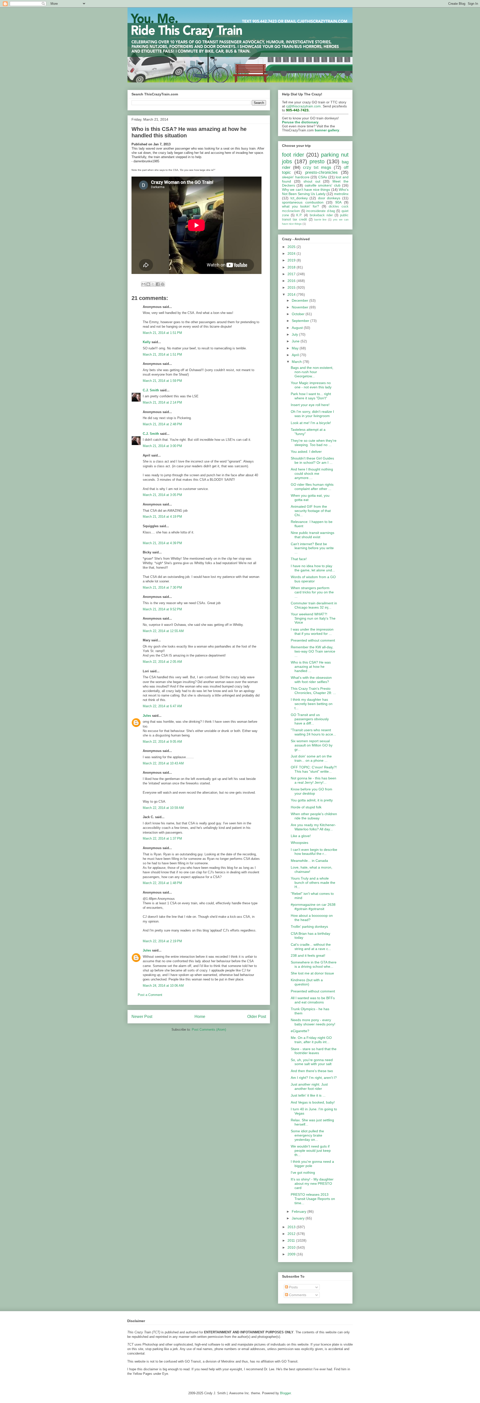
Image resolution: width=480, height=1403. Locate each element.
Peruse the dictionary (300, 122)
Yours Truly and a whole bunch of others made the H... (313, 882)
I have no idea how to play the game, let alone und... (313, 568)
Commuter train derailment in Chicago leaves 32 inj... (314, 605)
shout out (312, 181)
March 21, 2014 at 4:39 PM (162, 543)
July (295, 334)
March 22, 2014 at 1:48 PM (162, 883)
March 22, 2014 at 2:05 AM (162, 662)
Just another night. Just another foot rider (309, 1086)
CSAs (322, 177)
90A (338, 202)
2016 (292, 281)
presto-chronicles (321, 172)
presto (317, 161)
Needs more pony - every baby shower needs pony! (313, 1022)
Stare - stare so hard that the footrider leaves (313, 1051)
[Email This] (143, 284)
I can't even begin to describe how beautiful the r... (314, 852)
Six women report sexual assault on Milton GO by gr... (311, 745)
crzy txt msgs (317, 167)
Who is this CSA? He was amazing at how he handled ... (311, 666)
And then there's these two (312, 1071)
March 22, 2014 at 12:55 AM (163, 631)
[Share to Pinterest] (162, 284)
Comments (297, 1295)
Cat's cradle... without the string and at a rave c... (311, 946)
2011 (292, 1240)
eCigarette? (300, 1031)
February (299, 1211)
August (298, 328)
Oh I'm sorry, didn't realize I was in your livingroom (312, 414)
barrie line (320, 219)
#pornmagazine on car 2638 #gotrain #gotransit (313, 907)
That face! (299, 559)
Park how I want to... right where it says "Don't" (311, 396)
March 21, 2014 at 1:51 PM (162, 333)
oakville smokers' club (322, 185)
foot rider (293, 155)
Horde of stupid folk (306, 807)
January (299, 1218)
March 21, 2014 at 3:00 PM (162, 446)
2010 (292, 1247)
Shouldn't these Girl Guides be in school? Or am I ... (312, 460)
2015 (292, 287)
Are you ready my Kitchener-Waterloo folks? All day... (313, 827)
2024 (292, 253)
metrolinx (341, 194)
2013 (292, 1227)
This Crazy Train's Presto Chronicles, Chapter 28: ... (313, 691)
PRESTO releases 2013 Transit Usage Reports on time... (313, 1198)
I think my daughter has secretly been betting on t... (311, 704)
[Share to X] (153, 284)
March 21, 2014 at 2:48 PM (162, 424)
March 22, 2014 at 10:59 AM (163, 808)
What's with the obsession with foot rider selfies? (311, 680)
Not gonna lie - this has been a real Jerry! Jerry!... (313, 780)
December (300, 300)
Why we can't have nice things (306, 190)
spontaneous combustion (303, 202)
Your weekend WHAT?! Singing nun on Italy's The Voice (313, 618)
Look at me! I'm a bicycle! (311, 423)
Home (199, 1016)
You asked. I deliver (306, 452)
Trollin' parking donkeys (309, 927)
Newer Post (142, 1016)
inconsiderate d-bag (320, 211)
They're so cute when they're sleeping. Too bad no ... (313, 443)
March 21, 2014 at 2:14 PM (162, 402)
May (296, 348)
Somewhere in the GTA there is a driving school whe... (313, 964)
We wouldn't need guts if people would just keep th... (311, 1150)
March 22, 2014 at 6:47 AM (162, 706)
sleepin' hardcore (296, 177)
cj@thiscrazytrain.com (303, 106)
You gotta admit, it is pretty (312, 800)
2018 (292, 267)
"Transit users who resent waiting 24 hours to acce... (313, 732)
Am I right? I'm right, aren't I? (314, 1078)
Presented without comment (313, 640)
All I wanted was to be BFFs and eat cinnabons (313, 1000)
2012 (292, 1234)
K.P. (299, 215)
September (301, 321)
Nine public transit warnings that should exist (312, 535)
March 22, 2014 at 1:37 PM (162, 838)
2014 (292, 294)
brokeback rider (321, 215)
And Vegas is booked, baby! (313, 1102)
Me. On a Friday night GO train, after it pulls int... (311, 1040)
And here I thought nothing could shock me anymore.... (312, 473)
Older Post (256, 1016)
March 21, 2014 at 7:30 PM (162, 587)
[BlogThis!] (148, 284)
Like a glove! (301, 836)
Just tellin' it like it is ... (308, 1095)
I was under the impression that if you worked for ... (312, 631)
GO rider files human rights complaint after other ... (312, 486)
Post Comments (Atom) (209, 1029)
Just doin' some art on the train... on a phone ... (311, 758)
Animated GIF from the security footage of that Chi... (311, 510)
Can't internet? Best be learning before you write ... (312, 548)
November (300, 307)
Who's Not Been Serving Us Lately (315, 192)
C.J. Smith (151, 390)
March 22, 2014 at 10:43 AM (163, 763)
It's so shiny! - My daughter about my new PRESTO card (312, 1183)
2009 (292, 1254)
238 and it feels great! (308, 955)
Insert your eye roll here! (310, 405)
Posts (293, 1287)
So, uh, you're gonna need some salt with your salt (312, 1062)
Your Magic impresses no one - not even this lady (311, 385)
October (299, 314)
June (296, 341)
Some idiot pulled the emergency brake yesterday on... (307, 1135)
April (296, 355)
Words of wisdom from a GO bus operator (313, 579)
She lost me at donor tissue (312, 973)
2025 (292, 247)
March (297, 362)
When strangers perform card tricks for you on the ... (312, 592)
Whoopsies (299, 843)
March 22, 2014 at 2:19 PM (162, 941)
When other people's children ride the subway (314, 816)
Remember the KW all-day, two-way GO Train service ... (313, 651)
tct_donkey (299, 198)
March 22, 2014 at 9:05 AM (162, 741)
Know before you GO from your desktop (311, 791)
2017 (292, 274)
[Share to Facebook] (157, 284)
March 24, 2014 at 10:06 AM (163, 985)
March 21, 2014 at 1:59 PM (162, 381)
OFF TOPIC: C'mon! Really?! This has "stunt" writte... (314, 769)
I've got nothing (303, 1172)
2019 (292, 260)
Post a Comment (150, 995)
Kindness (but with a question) (307, 982)
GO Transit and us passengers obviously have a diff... (310, 719)
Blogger (285, 1393)
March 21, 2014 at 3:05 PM (162, 495)
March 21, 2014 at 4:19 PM (162, 516)
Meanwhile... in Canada (309, 861)
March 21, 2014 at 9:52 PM (162, 609)
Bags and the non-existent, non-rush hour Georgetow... (312, 372)
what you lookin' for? (300, 206)
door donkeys (329, 198)
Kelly (146, 342)
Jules (147, 715)
